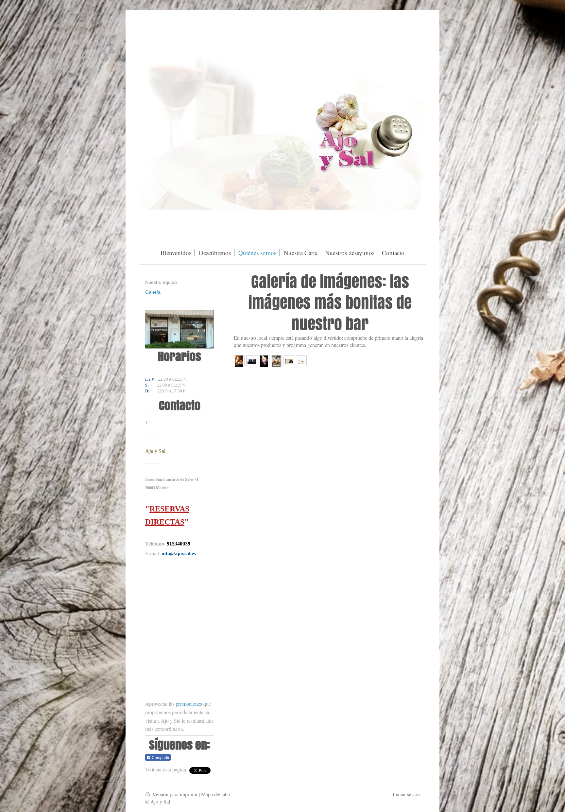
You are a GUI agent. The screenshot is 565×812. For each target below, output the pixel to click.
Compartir (160, 757)
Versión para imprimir (175, 794)
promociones (189, 703)
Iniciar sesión (406, 794)
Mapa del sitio (215, 794)
